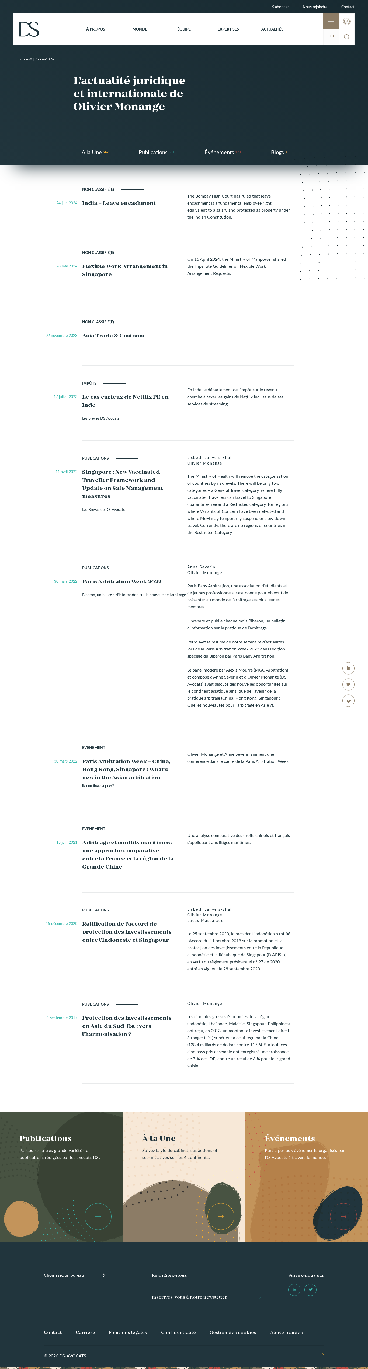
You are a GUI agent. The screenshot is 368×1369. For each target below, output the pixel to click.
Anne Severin (225, 677)
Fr (331, 36)
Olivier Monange (263, 677)
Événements (219, 152)
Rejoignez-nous (169, 1275)
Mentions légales (128, 1333)
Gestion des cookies (233, 1333)
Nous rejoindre (315, 7)
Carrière (85, 1333)
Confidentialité (178, 1333)
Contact (348, 7)
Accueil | (26, 60)
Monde (140, 29)
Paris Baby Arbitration (208, 586)
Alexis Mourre (239, 670)
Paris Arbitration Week (226, 649)
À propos (95, 29)
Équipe (184, 29)
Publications (153, 152)
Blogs (277, 152)
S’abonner (280, 7)
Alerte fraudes (286, 1333)
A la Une (92, 152)
